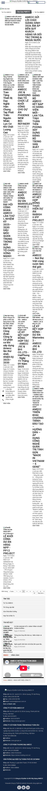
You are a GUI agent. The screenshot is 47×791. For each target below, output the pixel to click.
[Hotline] (3, 400)
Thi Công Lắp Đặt (8, 607)
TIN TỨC (6, 599)
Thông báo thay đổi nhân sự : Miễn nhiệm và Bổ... (28, 636)
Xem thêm (28, 73)
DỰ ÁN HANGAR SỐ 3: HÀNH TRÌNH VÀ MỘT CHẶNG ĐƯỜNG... (28, 627)
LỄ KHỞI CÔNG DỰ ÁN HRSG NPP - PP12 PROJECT (9, 545)
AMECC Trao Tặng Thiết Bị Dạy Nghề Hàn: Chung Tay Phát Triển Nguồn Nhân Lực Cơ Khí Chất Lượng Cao (8, 111)
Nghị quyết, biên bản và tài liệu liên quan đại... (28, 644)
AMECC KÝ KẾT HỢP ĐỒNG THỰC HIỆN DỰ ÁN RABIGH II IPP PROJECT (38, 207)
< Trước (11, 591)
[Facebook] (3, 391)
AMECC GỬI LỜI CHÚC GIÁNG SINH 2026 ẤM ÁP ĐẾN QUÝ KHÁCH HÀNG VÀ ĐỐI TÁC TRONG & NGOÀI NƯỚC (33, 29)
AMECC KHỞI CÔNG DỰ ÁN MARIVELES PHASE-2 (25, 199)
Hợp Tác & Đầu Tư (9, 616)
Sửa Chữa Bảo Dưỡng (10, 611)
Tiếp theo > (41, 593)
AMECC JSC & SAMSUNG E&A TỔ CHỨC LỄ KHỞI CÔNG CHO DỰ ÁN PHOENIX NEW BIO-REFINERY (24, 106)
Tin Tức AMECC (8, 603)
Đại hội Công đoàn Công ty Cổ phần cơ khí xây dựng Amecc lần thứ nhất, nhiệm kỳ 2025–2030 (8, 345)
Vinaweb (8, 783)
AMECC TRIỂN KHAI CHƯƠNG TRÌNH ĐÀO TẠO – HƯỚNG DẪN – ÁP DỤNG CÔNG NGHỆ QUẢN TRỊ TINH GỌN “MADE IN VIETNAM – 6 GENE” (38, 438)
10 (34, 593)
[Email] (3, 395)
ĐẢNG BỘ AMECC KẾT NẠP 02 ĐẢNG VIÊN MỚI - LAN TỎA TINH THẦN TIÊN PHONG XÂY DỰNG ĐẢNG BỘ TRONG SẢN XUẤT (37, 121)
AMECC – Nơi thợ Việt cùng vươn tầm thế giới (38, 261)
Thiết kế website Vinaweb (24, 783)
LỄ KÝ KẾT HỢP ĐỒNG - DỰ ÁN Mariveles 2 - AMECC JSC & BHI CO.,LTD (38, 339)
